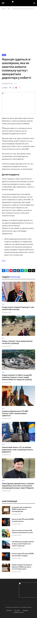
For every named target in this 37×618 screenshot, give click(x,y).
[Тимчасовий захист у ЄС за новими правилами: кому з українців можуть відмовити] (18, 432)
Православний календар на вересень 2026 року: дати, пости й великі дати (22, 567)
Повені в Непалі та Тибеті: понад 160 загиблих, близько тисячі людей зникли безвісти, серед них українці (17, 377)
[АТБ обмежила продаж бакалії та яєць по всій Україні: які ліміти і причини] (6, 544)
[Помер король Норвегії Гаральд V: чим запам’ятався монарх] (18, 292)
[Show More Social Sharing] (19, 87)
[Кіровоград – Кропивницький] (18, 3)
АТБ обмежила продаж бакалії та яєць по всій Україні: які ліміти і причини (23, 544)
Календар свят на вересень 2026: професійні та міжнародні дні (21, 509)
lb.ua (3, 260)
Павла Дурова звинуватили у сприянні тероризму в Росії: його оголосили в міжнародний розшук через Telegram (18, 486)
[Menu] (3, 3)
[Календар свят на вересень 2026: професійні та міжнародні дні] (6, 510)
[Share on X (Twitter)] (13, 87)
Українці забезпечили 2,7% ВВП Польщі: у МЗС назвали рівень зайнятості (15, 413)
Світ (4, 55)
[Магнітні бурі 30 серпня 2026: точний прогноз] (6, 522)
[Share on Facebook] (10, 87)
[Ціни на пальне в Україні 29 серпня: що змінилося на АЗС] (6, 533)
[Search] (34, 3)
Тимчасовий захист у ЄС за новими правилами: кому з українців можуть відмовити (17, 449)
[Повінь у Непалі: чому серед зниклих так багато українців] (18, 326)
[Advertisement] (18, 31)
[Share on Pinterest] (16, 87)
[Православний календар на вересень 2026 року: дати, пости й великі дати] (6, 568)
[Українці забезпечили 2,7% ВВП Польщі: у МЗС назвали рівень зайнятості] (18, 396)
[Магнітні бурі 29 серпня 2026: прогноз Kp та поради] (6, 556)
